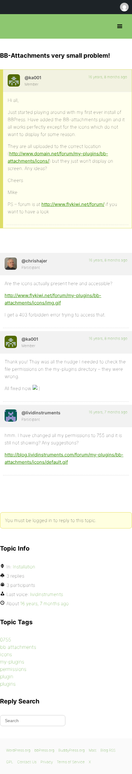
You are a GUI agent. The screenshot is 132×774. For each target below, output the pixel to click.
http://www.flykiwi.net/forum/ (72, 204)
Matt (92, 750)
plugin (6, 676)
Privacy (47, 762)
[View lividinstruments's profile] (11, 415)
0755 (5, 640)
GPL (9, 762)
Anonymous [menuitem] (124, 7)
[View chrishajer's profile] (11, 263)
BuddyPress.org (71, 750)
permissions (13, 669)
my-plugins (12, 662)
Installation (24, 567)
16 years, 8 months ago (107, 77)
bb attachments (18, 647)
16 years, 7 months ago (108, 412)
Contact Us (27, 762)
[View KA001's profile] (14, 80)
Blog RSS (107, 750)
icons (6, 654)
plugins (8, 684)
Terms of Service (71, 762)
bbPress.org (10, 26)
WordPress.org (18, 750)
